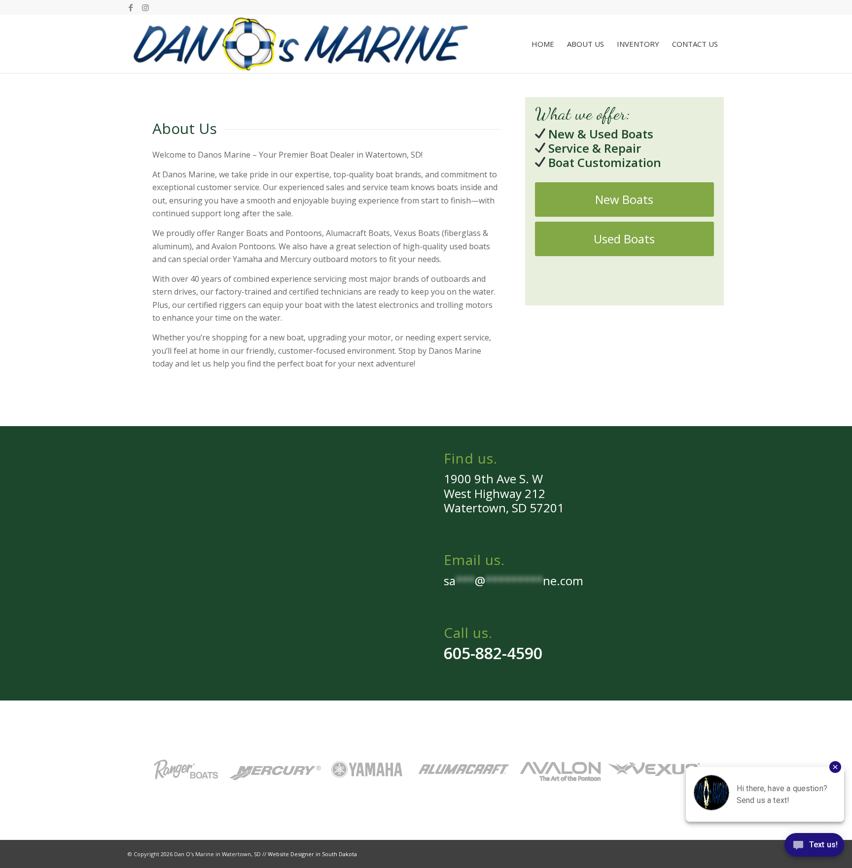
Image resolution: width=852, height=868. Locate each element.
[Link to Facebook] (130, 7)
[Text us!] (814, 847)
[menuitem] (543, 44)
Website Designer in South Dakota (312, 854)
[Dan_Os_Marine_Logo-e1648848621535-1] (300, 44)
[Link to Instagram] (145, 7)
